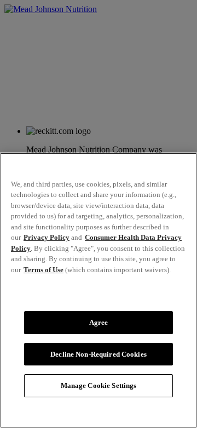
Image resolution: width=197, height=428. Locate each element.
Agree (98, 322)
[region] (98, 290)
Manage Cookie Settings (99, 385)
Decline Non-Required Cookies (98, 354)
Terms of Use (43, 270)
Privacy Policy (46, 237)
